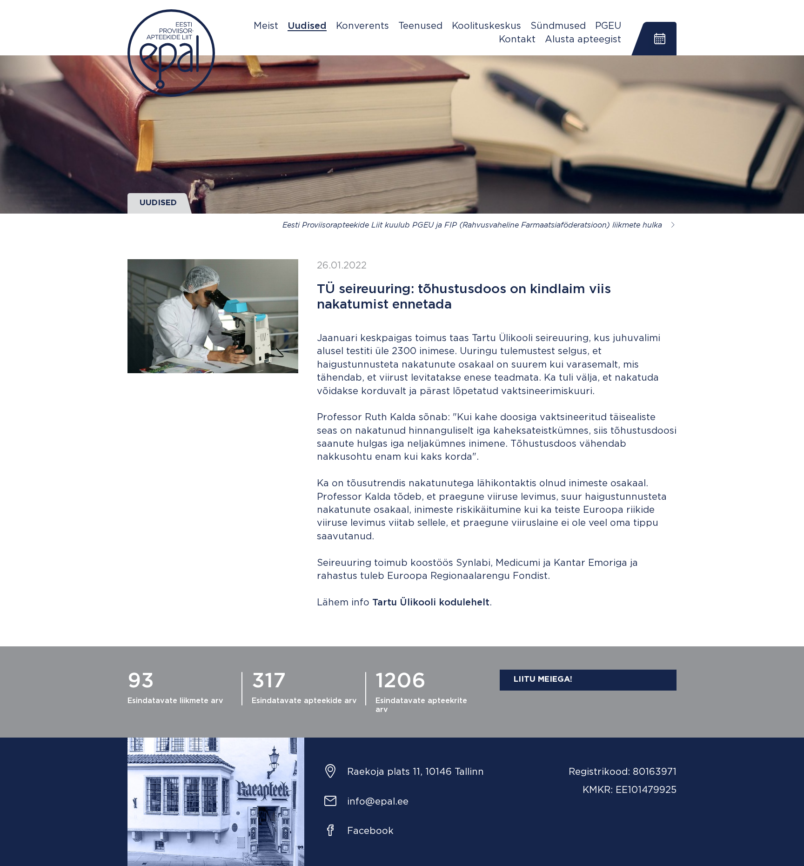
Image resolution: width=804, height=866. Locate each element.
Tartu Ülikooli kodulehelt (430, 602)
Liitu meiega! (543, 679)
